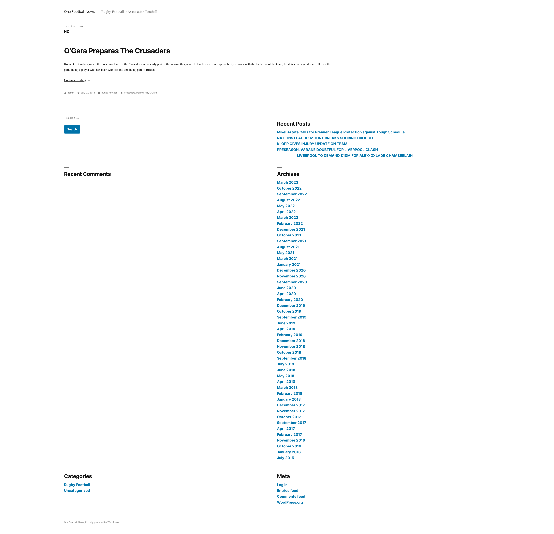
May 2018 (285, 376)
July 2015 (285, 458)
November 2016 (291, 440)
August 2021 (288, 247)
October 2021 (289, 235)
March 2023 (287, 182)
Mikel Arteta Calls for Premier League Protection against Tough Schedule (341, 132)
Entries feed (287, 490)
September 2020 (292, 282)
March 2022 (287, 217)
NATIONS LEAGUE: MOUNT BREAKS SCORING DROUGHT (326, 138)
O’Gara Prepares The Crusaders (117, 50)
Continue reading (77, 80)
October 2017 (289, 417)
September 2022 (292, 194)
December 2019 (291, 305)
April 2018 (286, 381)
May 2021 (285, 253)
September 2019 (291, 317)
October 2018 (289, 352)
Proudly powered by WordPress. (102, 522)
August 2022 (288, 200)
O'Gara (153, 92)
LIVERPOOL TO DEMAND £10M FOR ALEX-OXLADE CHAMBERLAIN (345, 155)
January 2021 (289, 264)
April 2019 (286, 329)
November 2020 (291, 276)
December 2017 (291, 405)
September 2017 (291, 422)
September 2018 (291, 358)
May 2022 (286, 206)
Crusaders (129, 92)
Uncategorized (77, 490)
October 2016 (289, 446)
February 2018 (289, 393)
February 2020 (290, 299)
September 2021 (291, 241)
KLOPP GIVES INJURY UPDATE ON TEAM (312, 144)
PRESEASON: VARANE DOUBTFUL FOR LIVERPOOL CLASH (327, 150)
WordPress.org (290, 502)
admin (71, 92)
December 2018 (291, 341)
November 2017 (291, 411)
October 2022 (289, 188)
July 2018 (285, 364)
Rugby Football (109, 92)
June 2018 (286, 370)
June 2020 (286, 288)
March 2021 (287, 258)
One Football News (79, 11)
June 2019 (286, 323)
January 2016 (289, 452)
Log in (282, 485)
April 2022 (286, 212)
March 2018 (287, 387)
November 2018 (291, 346)
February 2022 (290, 223)
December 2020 (291, 270)
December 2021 (291, 229)
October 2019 (289, 311)
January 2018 (289, 399)
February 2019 (289, 335)
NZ (146, 92)
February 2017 (289, 434)
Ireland (140, 92)
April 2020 (286, 294)
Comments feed (291, 496)
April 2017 (286, 428)
